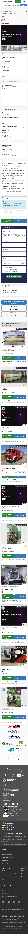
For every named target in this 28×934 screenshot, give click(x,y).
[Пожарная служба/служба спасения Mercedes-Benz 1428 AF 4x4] (14, 455)
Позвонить (21, 221)
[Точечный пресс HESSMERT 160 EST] (14, 697)
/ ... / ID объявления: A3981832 (10, 8)
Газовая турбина (7, 836)
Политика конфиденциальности (14, 280)
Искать (24, 5)
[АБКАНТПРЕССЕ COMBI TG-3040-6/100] (14, 338)
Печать (14, 306)
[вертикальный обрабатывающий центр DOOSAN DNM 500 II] (14, 575)
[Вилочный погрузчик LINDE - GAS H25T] (14, 656)
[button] (26, 1)
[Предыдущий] (2, 38)
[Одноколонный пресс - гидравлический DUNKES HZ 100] (14, 534)
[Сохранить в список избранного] (24, 12)
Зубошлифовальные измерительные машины (14, 844)
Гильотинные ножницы (8, 59)
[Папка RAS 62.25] (14, 377)
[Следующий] (26, 38)
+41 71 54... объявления (10, 290)
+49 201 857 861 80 (9, 827)
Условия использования (20, 930)
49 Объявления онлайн (8, 214)
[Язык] (24, 1)
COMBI (3, 63)
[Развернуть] (14, 365)
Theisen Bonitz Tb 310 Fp (19, 836)
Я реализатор (8, 267)
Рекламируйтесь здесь (14, 759)
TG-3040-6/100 (5, 68)
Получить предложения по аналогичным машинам (11, 270)
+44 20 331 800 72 (8, 823)
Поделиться (14, 312)
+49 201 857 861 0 (8, 825)
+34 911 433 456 (8, 830)
